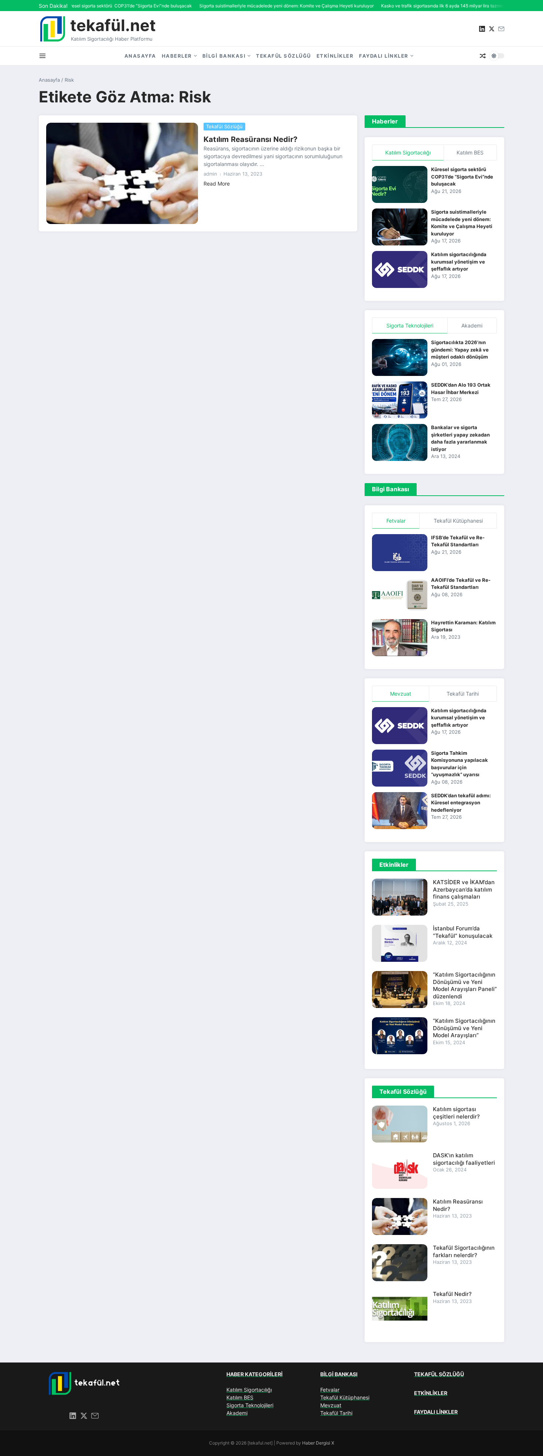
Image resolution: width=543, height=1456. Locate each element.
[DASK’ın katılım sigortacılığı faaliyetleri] (399, 1170)
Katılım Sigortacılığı (249, 1390)
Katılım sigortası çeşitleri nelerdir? (456, 1113)
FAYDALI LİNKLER (436, 1412)
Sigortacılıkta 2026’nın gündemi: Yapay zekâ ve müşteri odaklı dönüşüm (460, 349)
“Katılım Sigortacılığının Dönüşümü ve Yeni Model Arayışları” (464, 1028)
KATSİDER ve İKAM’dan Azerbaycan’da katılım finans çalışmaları (464, 889)
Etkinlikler (335, 56)
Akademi (236, 1413)
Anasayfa (140, 56)
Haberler (177, 56)
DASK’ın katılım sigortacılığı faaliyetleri (464, 1159)
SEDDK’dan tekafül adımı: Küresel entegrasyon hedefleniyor (461, 803)
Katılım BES (239, 1397)
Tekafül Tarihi (336, 1413)
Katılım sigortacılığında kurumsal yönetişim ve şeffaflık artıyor (458, 261)
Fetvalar (329, 1390)
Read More (217, 183)
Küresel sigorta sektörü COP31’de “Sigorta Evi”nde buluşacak (462, 176)
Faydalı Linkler (384, 56)
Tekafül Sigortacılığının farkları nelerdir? (464, 1251)
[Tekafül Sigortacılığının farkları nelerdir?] (399, 1262)
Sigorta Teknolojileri (249, 1405)
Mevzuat (330, 1405)
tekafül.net (113, 25)
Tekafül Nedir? (452, 1293)
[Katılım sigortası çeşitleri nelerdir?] (399, 1124)
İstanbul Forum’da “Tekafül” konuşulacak (462, 932)
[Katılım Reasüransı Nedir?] (122, 173)
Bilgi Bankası (224, 56)
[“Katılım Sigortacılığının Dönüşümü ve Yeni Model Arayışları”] (399, 1035)
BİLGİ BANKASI (339, 1374)
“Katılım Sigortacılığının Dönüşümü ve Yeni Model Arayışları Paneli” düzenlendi (465, 985)
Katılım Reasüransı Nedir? (250, 139)
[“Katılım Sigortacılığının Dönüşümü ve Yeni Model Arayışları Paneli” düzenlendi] (399, 989)
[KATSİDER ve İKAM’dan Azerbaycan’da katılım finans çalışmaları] (399, 897)
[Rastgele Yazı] (483, 56)
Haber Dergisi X (318, 1443)
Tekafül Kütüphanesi (344, 1397)
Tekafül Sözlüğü (283, 56)
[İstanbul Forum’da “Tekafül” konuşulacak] (399, 943)
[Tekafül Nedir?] (399, 1308)
